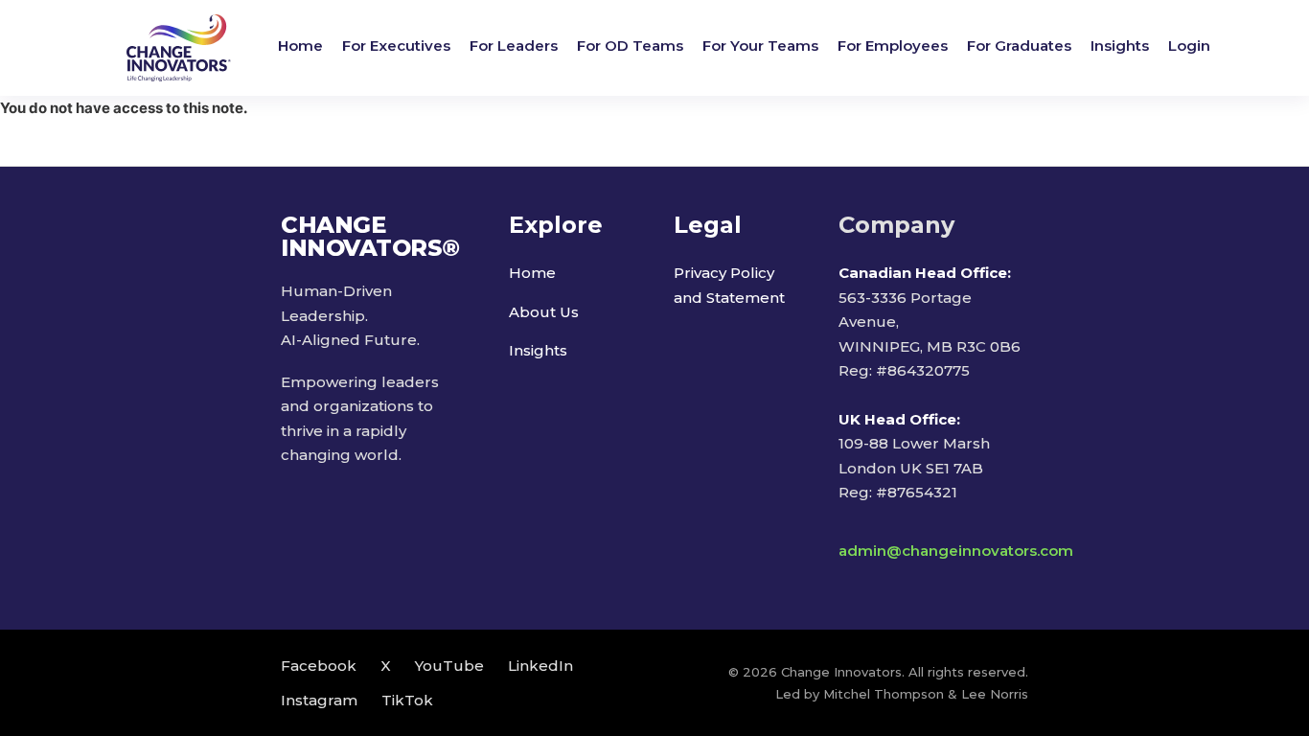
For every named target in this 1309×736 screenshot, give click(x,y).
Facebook (318, 665)
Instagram (319, 700)
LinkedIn (540, 665)
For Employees (893, 45)
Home (300, 45)
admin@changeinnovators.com (955, 550)
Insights (1120, 45)
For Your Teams (760, 45)
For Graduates (1019, 45)
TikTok (407, 700)
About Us (544, 312)
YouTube (449, 665)
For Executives (396, 45)
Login (1189, 45)
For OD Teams (630, 45)
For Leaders (514, 45)
